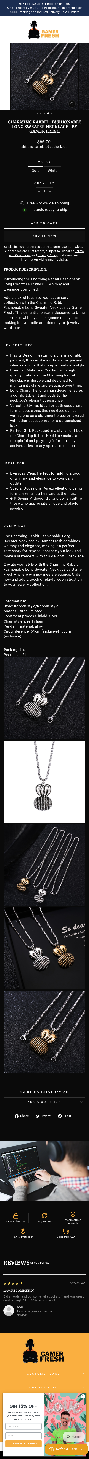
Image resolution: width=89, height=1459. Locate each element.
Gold (36, 171)
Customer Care (43, 1373)
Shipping (27, 146)
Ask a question (44, 1102)
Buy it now (45, 236)
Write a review (39, 1262)
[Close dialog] (83, 1396)
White (52, 171)
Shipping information (44, 1092)
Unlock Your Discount (24, 1443)
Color (44, 162)
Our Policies (43, 1387)
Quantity (44, 183)
